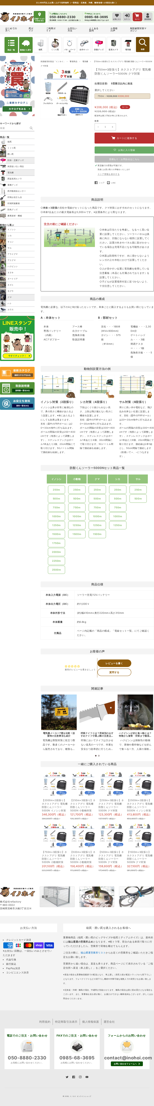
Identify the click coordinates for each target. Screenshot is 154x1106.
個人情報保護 (90, 1021)
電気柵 (128, 49)
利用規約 (44, 1021)
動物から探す (26, 50)
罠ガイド (31, 29)
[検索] (31, 128)
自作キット (84, 49)
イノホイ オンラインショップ (80, 1096)
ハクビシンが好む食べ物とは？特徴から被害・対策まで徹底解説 (135, 736)
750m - (113, 96)
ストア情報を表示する (109, 174)
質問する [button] (114, 672)
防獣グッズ (99, 49)
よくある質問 (93, 29)
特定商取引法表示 (66, 1021)
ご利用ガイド (50, 29)
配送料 (97, 115)
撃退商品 (74, 61)
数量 (97, 121)
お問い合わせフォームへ (125, 1064)
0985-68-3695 (77, 1057)
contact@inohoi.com (128, 1057)
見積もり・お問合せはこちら (124, 159)
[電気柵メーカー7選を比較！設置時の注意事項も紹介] (59, 712)
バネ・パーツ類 (69, 50)
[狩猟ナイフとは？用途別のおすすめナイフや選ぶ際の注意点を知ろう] (97, 712)
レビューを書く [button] (114, 663)
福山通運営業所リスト (93, 952)
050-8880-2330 (27, 1057)
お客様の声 (114, 29)
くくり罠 (55, 49)
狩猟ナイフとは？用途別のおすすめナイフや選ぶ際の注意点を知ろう (97, 736)
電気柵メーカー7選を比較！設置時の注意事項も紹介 (59, 734)
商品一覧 (11, 50)
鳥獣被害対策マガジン (138, 29)
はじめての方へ (11, 29)
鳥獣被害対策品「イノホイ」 (53, 61)
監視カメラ (113, 49)
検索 (143, 49)
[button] (95, 756)
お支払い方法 (72, 29)
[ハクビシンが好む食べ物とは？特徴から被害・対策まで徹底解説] (135, 712)
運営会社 (109, 1021)
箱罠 (40, 49)
